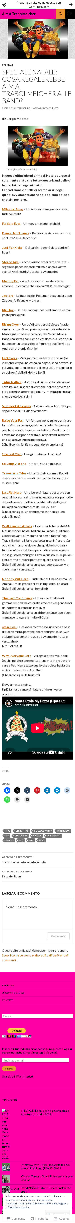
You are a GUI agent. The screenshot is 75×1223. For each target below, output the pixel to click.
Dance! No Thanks (15, 233)
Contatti (7, 1000)
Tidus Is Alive (11, 382)
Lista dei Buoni (17, 874)
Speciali (7, 64)
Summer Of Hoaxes (16, 406)
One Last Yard (12, 454)
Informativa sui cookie (18, 1207)
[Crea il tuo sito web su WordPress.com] (37, 4)
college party (43, 830)
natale (37, 835)
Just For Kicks (12, 247)
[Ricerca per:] (37, 1016)
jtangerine (23, 108)
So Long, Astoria (14, 463)
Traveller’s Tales (14, 473)
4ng (7, 830)
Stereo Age (10, 262)
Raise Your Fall (12, 420)
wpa (41, 840)
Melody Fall (10, 281)
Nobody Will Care (15, 579)
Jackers (7, 295)
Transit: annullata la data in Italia (24, 860)
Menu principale (70, 14)
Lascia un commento (45, 108)
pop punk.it (54, 835)
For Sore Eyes (11, 223)
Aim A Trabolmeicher (19, 14)
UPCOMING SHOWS (13, 992)
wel (31, 840)
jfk (7, 835)
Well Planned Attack (17, 526)
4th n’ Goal (9, 627)
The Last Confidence (17, 598)
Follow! (9, 1068)
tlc (21, 840)
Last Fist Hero (12, 492)
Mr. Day (8, 310)
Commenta (58, 936)
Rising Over (10, 324)
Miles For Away (12, 209)
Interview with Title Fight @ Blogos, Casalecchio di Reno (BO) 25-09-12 (46, 1166)
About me (8, 985)
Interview (63, 830)
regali (9, 840)
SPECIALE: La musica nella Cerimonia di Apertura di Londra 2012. (45, 1112)
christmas (22, 830)
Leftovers (9, 358)
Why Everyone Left (16, 656)
